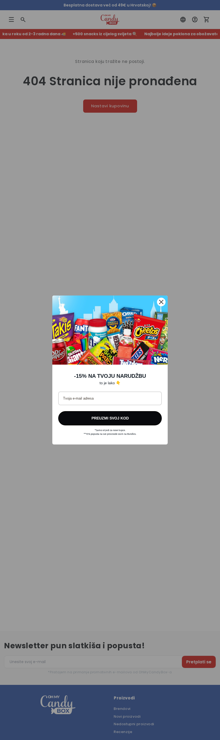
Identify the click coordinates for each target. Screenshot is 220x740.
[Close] (161, 302)
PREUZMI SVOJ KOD (110, 418)
